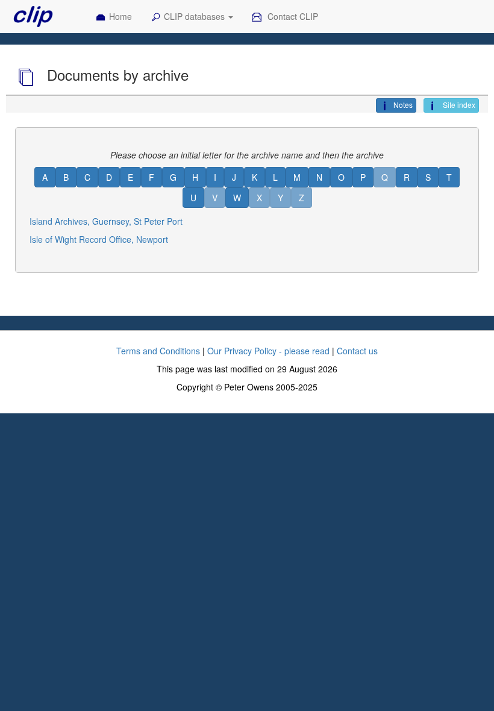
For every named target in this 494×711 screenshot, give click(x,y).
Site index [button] (458, 104)
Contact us (357, 351)
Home (120, 16)
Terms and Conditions (158, 351)
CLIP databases (195, 16)
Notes (403, 104)
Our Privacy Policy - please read (268, 351)
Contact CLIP (291, 16)
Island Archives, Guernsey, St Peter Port (106, 221)
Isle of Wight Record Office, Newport (99, 239)
